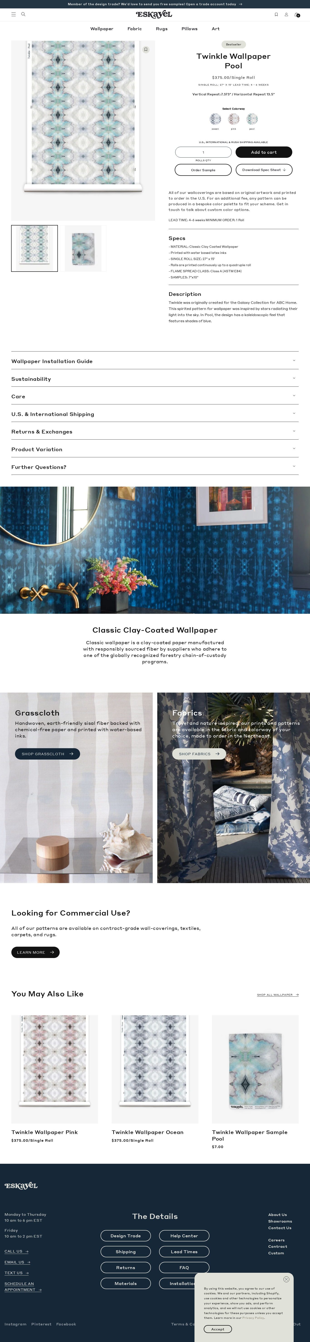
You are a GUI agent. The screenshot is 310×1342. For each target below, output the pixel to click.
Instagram (16, 1324)
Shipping (126, 1251)
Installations (184, 1283)
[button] (14, 14)
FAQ (184, 1267)
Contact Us (280, 1227)
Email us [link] (14, 1262)
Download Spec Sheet (261, 170)
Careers (276, 1240)
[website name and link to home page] (154, 14)
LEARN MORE (31, 952)
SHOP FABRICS (195, 754)
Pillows (190, 28)
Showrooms (280, 1221)
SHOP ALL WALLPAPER (275, 994)
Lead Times (184, 1251)
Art (216, 28)
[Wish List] (276, 14)
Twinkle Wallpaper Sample (250, 1135)
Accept (217, 1329)
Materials (126, 1283)
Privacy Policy (253, 1318)
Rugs (162, 28)
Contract (277, 1246)
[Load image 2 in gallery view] (83, 248)
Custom (276, 1252)
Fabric (135, 28)
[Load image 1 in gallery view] (34, 248)
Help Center (184, 1235)
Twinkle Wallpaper (44, 1132)
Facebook (66, 1324)
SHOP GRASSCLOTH (43, 754)
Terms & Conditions (191, 1324)
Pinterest (41, 1324)
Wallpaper (102, 28)
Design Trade (126, 1235)
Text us (13, 1273)
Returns (125, 1267)
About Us (277, 1214)
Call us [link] (13, 1251)
